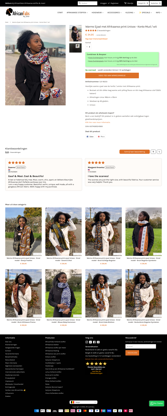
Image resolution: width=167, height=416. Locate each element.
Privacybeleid (10, 378)
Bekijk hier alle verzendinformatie (99, 359)
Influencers (9, 393)
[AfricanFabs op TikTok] (90, 343)
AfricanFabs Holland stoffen (55, 342)
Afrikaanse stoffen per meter (55, 348)
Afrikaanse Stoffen (76, 12)
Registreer (114, 3)
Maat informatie (11, 363)
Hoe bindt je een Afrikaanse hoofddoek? (59, 369)
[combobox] (87, 3)
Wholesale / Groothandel (14, 384)
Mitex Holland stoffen (53, 381)
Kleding (130, 12)
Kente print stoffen (52, 375)
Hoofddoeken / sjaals (53, 363)
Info (158, 12)
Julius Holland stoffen (53, 372)
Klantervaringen (11, 345)
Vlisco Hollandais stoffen (54, 393)
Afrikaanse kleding (52, 351)
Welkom (8, 3)
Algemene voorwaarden (13, 366)
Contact (8, 351)
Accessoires (113, 12)
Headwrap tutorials (12, 375)
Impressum (9, 381)
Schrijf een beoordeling (134, 151)
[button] (91, 30)
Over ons (8, 342)
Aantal (88, 42)
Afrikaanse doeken (52, 345)
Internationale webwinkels (15, 372)
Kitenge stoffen (50, 378)
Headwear (97, 12)
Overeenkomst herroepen (14, 369)
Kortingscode (10, 387)
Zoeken (8, 396)
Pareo (47, 384)
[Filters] (153, 152)
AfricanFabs (90, 407)
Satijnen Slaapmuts (52, 360)
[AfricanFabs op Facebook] (94, 343)
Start (60, 12)
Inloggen (103, 3)
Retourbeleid (10, 360)
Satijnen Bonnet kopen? (54, 387)
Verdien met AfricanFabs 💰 (15, 390)
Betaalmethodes (11, 357)
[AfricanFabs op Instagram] (86, 343)
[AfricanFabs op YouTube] (98, 343)
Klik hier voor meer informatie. (97, 122)
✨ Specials (145, 12)
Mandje (130, 3)
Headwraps (49, 366)
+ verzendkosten (101, 35)
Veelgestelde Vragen (12, 348)
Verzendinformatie (12, 354)
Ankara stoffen (50, 357)
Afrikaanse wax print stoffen (55, 354)
